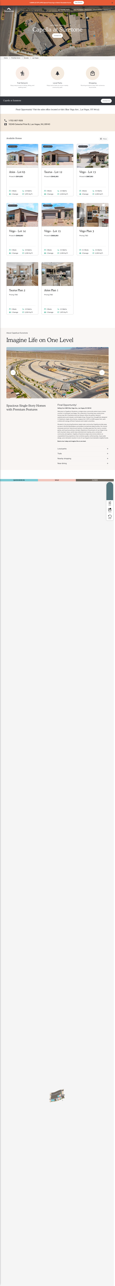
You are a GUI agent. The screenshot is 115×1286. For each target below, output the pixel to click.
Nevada (62, 25)
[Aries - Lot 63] (22, 170)
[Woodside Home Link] (8, 10)
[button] (83, 448)
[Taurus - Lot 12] (57, 170)
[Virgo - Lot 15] (57, 229)
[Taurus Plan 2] (22, 288)
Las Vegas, (54, 25)
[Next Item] (102, 372)
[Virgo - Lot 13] (92, 170)
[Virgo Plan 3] (92, 229)
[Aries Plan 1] (57, 288)
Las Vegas (35, 58)
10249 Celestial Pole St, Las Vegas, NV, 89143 (29, 124)
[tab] (83, 448)
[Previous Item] (13, 372)
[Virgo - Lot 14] (22, 229)
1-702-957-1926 (16, 121)
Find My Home (15, 58)
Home (6, 58)
